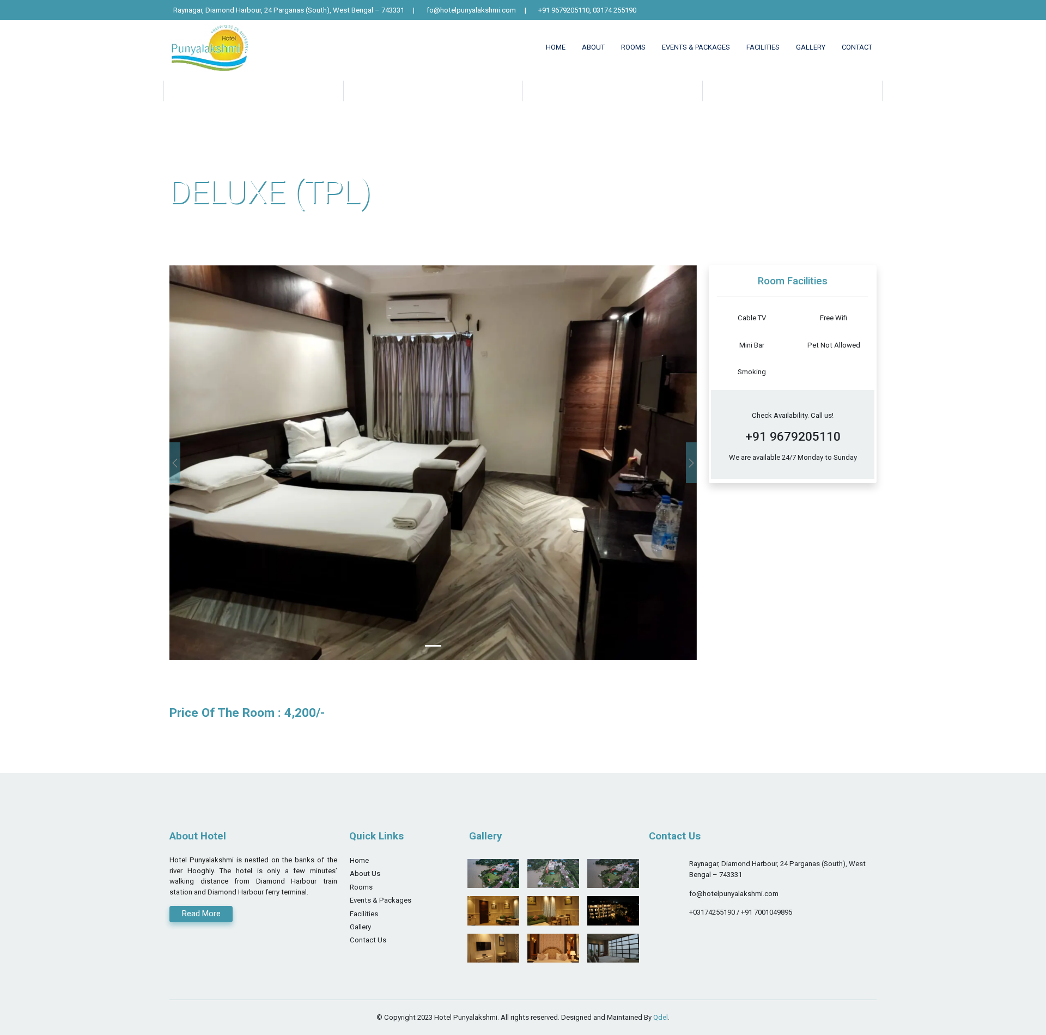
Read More (201, 914)
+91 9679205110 (563, 10)
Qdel (660, 1017)
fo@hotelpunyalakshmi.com (471, 10)
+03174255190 (713, 913)
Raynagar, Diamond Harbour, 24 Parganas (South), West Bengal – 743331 (288, 10)
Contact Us (368, 940)
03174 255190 (614, 10)
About (593, 47)
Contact (857, 47)
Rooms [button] (633, 47)
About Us (365, 874)
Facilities (763, 47)
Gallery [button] (810, 47)
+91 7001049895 (766, 913)
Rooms (361, 887)
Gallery (360, 927)
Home (555, 47)
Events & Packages (696, 47)
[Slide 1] (433, 646)
